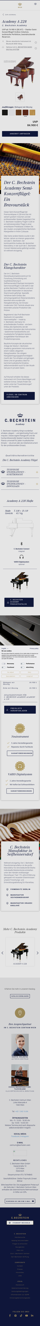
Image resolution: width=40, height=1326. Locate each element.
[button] (5, 648)
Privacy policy (34, 648)
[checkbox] (4, 664)
